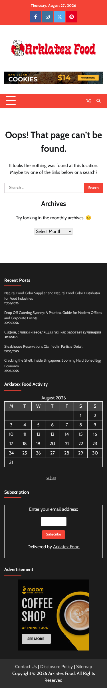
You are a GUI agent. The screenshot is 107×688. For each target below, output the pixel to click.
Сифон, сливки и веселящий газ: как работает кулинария (52, 332)
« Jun (51, 477)
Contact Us (26, 666)
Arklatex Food (66, 546)
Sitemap (84, 666)
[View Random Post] (88, 101)
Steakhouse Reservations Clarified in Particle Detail (43, 346)
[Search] (98, 101)
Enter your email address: (53, 527)
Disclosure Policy (56, 666)
